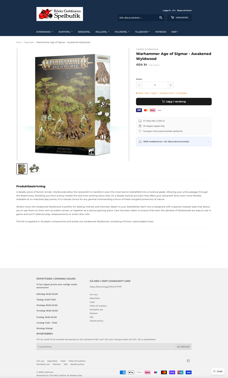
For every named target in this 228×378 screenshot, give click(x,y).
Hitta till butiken (98, 306)
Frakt (92, 302)
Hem (18, 42)
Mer (173, 31)
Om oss (94, 294)
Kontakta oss (96, 309)
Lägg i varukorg (176, 101)
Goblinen (49, 372)
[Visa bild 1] (21, 168)
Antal (139, 79)
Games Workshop (147, 49)
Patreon (160, 31)
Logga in (167, 10)
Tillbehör (141, 31)
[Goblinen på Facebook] (188, 361)
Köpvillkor (95, 298)
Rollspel (102, 31)
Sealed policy (96, 320)
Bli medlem (183, 347)
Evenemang (43, 31)
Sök (91, 317)
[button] (73, 104)
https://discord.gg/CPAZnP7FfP (106, 286)
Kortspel (65, 31)
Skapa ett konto (184, 10)
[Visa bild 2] (34, 168)
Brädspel (84, 31)
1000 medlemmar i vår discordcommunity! (166, 141)
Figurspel (121, 31)
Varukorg (181, 17)
